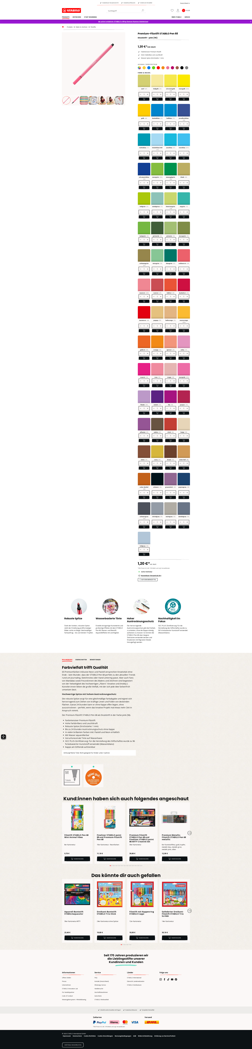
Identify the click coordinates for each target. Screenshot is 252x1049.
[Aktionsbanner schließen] (250, 21)
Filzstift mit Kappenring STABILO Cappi (141, 913)
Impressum (67, 1036)
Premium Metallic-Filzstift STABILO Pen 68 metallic (174, 837)
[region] (93, 68)
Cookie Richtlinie (90, 1036)
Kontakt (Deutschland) (101, 981)
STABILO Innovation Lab (70, 989)
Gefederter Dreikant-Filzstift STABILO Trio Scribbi (173, 914)
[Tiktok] (168, 979)
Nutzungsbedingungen (123, 1036)
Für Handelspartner (68, 992)
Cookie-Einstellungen (105, 1036)
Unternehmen (66, 985)
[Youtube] (172, 979)
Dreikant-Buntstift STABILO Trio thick (106, 913)
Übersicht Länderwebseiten (135, 981)
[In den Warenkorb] (144, 99)
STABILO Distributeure (134, 985)
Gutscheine (98, 996)
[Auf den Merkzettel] (89, 805)
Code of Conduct (67, 996)
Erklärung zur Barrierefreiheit (164, 1036)
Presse (64, 981)
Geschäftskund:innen (101, 992)
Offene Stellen (66, 978)
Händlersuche (98, 989)
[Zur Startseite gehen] (72, 10)
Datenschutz (77, 1036)
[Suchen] (143, 10)
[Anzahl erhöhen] (148, 94)
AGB (134, 1036)
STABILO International (134, 978)
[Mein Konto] (178, 10)
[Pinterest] (176, 979)
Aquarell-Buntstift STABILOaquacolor (73, 913)
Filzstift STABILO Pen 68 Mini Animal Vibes (76, 836)
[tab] (69, 659)
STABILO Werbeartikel (101, 999)
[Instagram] (160, 979)
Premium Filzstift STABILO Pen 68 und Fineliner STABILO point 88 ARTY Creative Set (141, 838)
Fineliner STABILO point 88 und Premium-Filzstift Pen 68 (109, 837)
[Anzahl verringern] (140, 94)
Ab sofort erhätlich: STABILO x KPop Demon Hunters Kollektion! (123, 22)
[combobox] (126, 11)
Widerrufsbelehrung (145, 1036)
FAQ (95, 978)
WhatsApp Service (100, 985)
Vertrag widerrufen (72, 1045)
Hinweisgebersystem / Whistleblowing (74, 999)
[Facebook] (164, 979)
